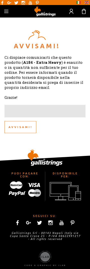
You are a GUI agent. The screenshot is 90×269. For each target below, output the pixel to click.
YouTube (30, 3)
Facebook (2, 3)
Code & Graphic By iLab (45, 265)
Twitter (16, 3)
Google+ (9, 3)
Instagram (23, 3)
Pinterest (37, 3)
